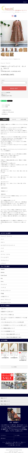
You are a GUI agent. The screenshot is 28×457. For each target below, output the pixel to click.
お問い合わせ (3, 438)
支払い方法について (9, 442)
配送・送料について (16, 442)
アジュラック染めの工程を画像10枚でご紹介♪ (11, 337)
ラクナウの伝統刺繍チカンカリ (8, 331)
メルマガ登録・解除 (11, 445)
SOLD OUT (14, 88)
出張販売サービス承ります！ (7, 311)
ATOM (19, 445)
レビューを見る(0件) (6, 105)
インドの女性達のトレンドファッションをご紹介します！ (14, 325)
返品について (4, 94)
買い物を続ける (5, 114)
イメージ (14, 119)
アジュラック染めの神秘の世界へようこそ (10, 334)
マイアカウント (3, 435)
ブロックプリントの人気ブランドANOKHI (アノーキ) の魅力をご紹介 (14, 318)
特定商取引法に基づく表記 (6, 95)
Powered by (7, 452)
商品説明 (5, 119)
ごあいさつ (3, 308)
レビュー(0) (23, 119)
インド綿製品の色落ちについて (8, 328)
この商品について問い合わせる (8, 112)
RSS (16, 445)
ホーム (4, 442)
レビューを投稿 (5, 106)
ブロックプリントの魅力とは (7, 314)
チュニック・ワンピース (5, 63)
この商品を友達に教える (6, 110)
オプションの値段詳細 (5, 92)
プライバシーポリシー (18, 443)
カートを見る (17, 435)
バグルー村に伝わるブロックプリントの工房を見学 (12, 322)
